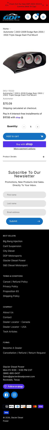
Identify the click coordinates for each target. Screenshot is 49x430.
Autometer (8, 98)
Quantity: (12, 126)
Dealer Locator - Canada (16, 322)
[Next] (43, 5)
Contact (7, 317)
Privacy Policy (10, 286)
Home (6, 28)
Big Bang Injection (12, 241)
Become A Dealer (12, 348)
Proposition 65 (11, 291)
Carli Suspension (12, 246)
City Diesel (9, 251)
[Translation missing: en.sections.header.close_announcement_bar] (47, 5)
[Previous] (6, 5)
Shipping (7, 108)
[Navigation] (43, 17)
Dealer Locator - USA (14, 327)
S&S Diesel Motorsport (15, 265)
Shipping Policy (11, 296)
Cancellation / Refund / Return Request (24, 352)
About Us (8, 312)
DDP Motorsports (12, 255)
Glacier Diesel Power (14, 260)
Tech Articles (10, 331)
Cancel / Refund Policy (15, 281)
